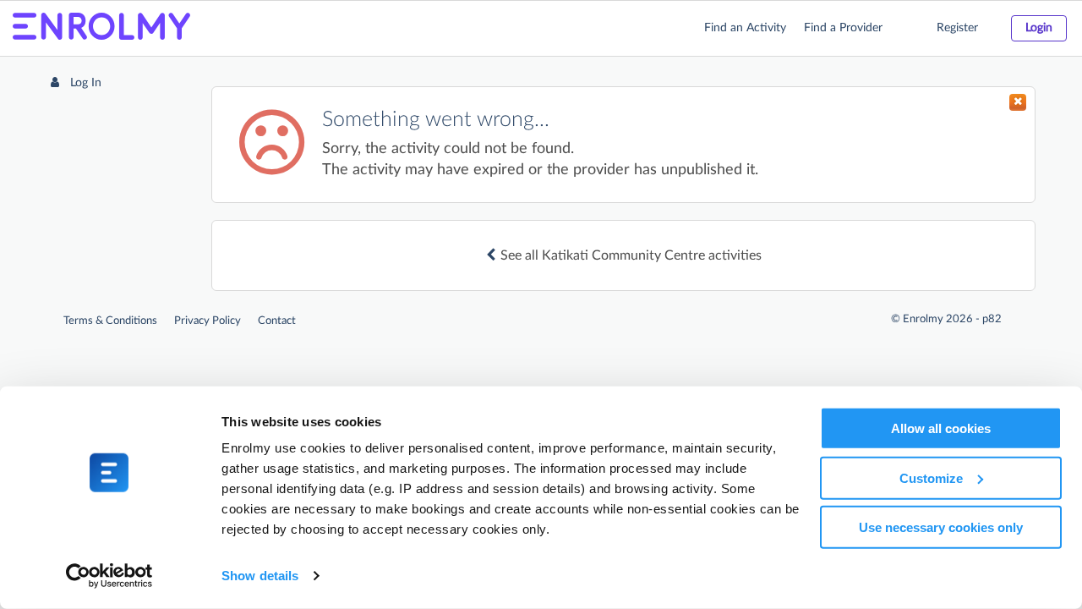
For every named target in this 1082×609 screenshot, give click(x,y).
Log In (84, 83)
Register (957, 28)
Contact (277, 320)
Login (1038, 28)
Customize (931, 477)
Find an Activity (745, 28)
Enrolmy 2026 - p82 (952, 319)
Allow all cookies (941, 428)
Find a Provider (843, 28)
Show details (259, 575)
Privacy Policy (207, 320)
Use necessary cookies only (941, 527)
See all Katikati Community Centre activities (631, 255)
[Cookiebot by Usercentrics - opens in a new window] (109, 576)
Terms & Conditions (110, 320)
